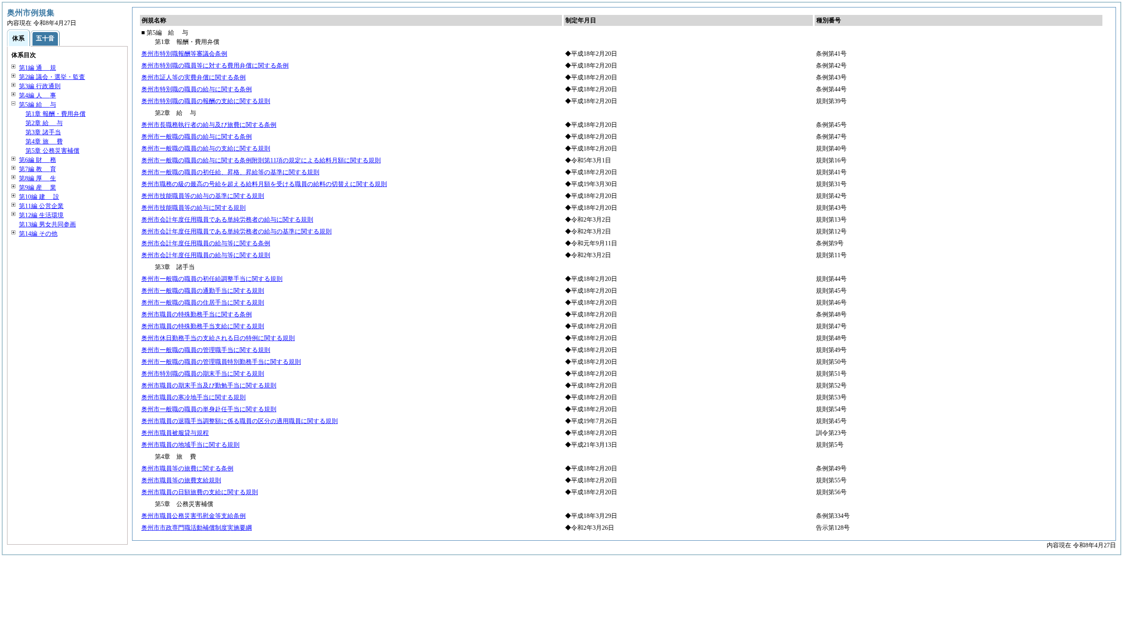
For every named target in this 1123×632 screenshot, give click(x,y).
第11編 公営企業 (41, 206)
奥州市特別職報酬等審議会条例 (184, 53)
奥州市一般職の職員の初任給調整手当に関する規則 (212, 279)
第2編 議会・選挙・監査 (52, 77)
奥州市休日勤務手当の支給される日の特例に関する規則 (218, 338)
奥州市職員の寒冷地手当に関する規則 (193, 397)
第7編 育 (37, 169)
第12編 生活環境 (41, 215)
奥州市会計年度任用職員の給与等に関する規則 (205, 255)
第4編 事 (37, 95)
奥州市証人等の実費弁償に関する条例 (193, 77)
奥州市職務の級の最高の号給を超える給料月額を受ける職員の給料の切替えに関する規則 (264, 184)
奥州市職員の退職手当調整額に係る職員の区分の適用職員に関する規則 (239, 421)
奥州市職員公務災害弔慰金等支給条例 (193, 516)
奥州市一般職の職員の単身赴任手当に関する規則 (208, 409)
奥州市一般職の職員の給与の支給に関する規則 (205, 148)
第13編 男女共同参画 (47, 224)
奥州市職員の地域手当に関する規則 (190, 445)
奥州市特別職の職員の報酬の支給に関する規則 (205, 101)
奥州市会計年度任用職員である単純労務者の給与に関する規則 (227, 219)
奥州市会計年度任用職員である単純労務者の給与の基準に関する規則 (236, 231)
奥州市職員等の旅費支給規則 (181, 480)
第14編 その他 (38, 233)
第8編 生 (37, 178)
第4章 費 (44, 141)
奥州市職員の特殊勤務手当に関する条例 (196, 314)
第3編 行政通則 (40, 86)
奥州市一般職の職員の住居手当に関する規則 (202, 302)
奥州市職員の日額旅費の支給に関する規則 (199, 492)
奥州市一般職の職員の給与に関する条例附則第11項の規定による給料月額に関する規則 (261, 160)
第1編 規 (37, 68)
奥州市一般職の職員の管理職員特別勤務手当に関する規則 (221, 362)
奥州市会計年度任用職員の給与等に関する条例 (205, 243)
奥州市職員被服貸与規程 (175, 433)
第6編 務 (37, 160)
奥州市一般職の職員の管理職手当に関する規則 (205, 350)
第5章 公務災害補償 (52, 150)
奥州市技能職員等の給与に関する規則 (193, 208)
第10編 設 (39, 197)
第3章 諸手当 (43, 132)
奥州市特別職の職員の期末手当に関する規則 (202, 373)
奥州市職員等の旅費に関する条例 (187, 468)
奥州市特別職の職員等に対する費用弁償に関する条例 (215, 65)
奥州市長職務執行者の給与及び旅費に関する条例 (208, 125)
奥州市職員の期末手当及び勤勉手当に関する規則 (208, 385)
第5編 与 (37, 104)
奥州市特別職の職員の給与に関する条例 (196, 89)
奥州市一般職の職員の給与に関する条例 (196, 136)
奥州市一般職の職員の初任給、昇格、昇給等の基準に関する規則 (230, 172)
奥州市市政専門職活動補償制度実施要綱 (196, 527)
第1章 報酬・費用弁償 (55, 114)
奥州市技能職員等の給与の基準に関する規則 (202, 196)
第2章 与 (44, 123)
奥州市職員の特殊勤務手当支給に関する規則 (202, 326)
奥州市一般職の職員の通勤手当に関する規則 (202, 290)
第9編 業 (37, 187)
